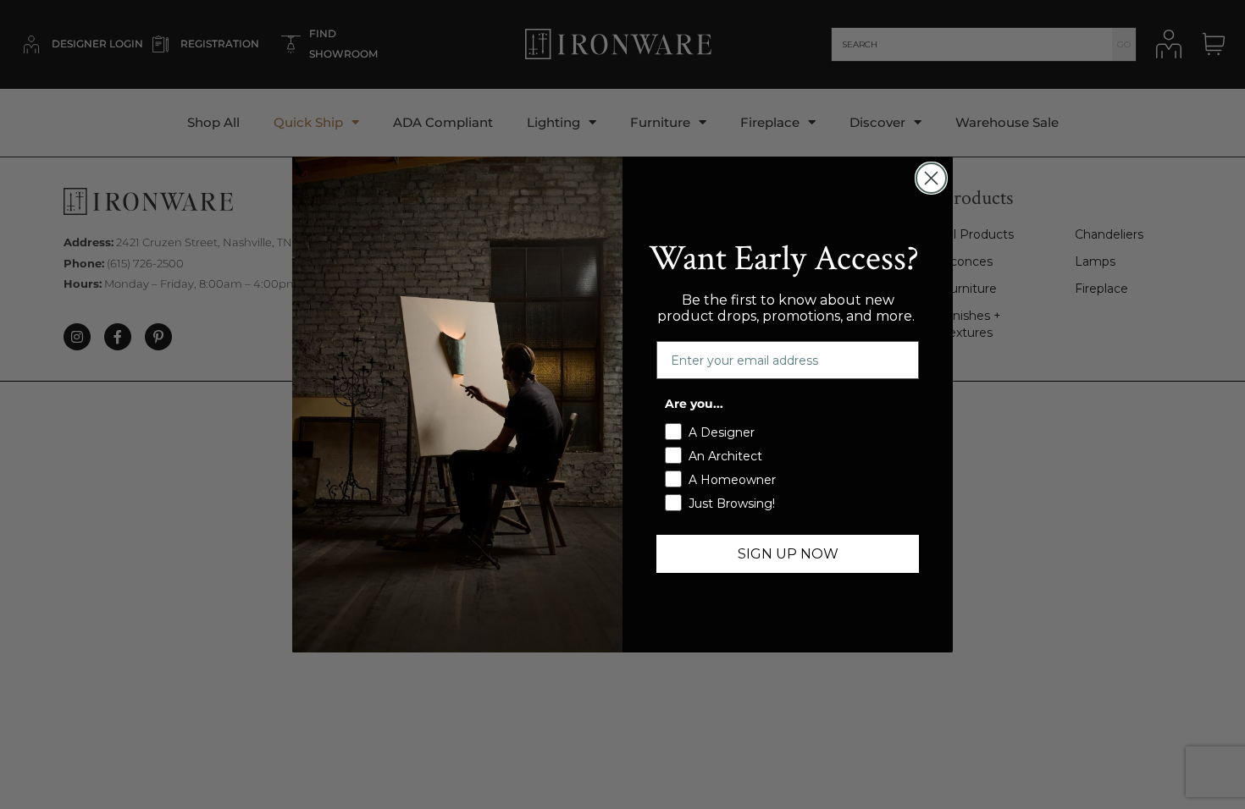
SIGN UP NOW (788, 554)
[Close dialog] (931, 178)
